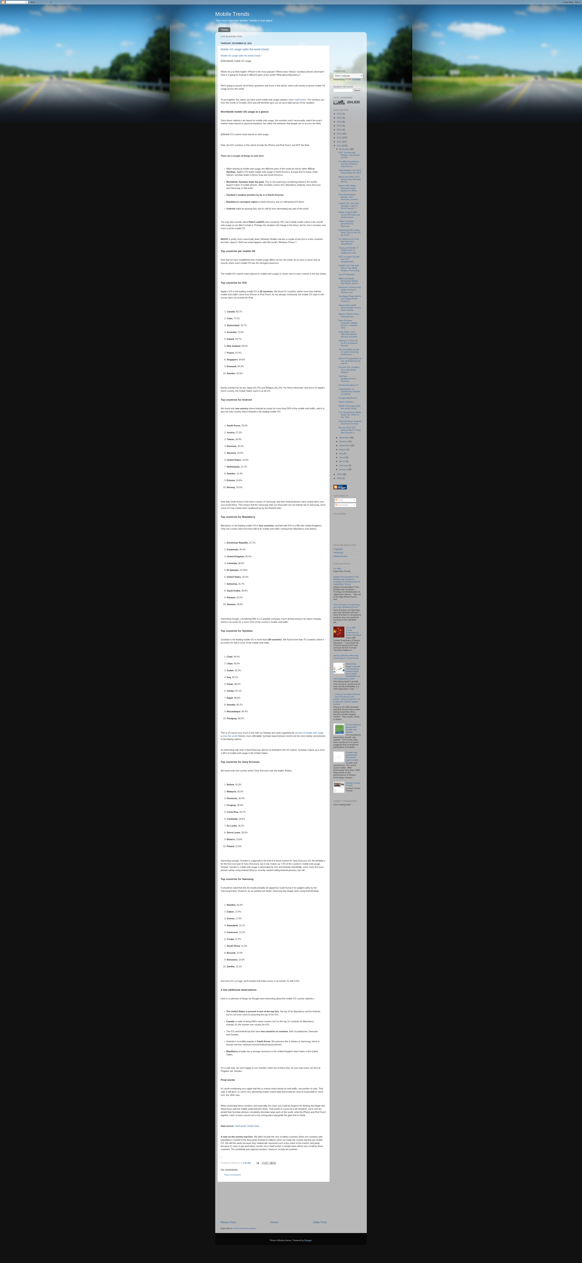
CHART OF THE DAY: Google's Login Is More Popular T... (349, 205)
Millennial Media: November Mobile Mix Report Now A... (349, 281)
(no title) (337, 568)
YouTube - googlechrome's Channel (347, 378)
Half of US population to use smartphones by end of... (350, 360)
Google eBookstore (348, 398)
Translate (355, 79)
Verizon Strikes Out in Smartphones (349, 315)
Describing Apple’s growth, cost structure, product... (349, 197)
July (341, 453)
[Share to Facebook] (271, 1163)
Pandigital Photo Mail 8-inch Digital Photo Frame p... (350, 298)
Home (274, 1222)
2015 (339, 126)
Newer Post (228, 1222)
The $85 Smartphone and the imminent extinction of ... (349, 164)
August (342, 449)
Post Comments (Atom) (245, 1228)
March (342, 461)
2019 (339, 118)
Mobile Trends (232, 14)
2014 (339, 130)
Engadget (338, 549)
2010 (339, 146)
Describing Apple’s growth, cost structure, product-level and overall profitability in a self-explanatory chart (347, 671)
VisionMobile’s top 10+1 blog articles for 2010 (350, 171)
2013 (339, 134)
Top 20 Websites (347, 274)
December (344, 149)
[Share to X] (268, 1163)
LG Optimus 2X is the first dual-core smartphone (349, 241)
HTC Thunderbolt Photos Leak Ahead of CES (349, 155)
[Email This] (263, 1163)
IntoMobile (338, 553)
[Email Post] (257, 1163)
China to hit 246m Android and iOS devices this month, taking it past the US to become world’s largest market (346, 699)
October (343, 441)
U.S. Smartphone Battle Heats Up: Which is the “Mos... (350, 414)
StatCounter (300, 100)
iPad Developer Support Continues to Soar (350, 422)
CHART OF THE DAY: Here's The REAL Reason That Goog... (350, 268)
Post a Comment (232, 1175)
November (344, 437)
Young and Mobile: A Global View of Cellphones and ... (348, 250)
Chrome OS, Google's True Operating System (349, 369)
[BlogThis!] (266, 1163)
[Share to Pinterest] (274, 1163)
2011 (339, 142)
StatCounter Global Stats (247, 1126)
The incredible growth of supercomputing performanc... (349, 352)
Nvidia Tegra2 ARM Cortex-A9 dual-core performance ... (349, 214)
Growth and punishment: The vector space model (352, 756)
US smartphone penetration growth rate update (353, 728)
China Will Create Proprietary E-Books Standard (353, 631)
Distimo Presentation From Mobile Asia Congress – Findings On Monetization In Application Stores (346, 580)
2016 (339, 122)
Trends (224, 29)
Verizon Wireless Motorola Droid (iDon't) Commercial (345, 656)
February (344, 465)
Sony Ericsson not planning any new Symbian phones (346, 606)
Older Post (320, 1222)
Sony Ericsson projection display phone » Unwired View (348, 324)
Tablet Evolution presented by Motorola (346, 223)
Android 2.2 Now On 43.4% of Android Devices (348, 343)
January (343, 469)
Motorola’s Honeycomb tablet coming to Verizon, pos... (350, 289)
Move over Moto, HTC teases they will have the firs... (350, 179)
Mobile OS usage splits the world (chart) (245, 49)
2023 (339, 114)
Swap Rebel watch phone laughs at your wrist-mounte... (350, 307)
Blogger (308, 1240)
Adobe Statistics (346, 402)
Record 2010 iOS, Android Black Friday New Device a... (350, 430)
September (344, 445)
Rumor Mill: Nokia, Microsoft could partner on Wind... (348, 188)
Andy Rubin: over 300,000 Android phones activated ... (349, 334)
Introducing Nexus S (348, 385)
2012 (339, 138)
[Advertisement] (273, 1201)
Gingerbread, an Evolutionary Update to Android (349, 391)
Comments (342, 505)
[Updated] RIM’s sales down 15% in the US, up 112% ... (350, 232)
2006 (339, 478)
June (342, 457)
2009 (339, 474)
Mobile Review (340, 556)
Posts (340, 500)
